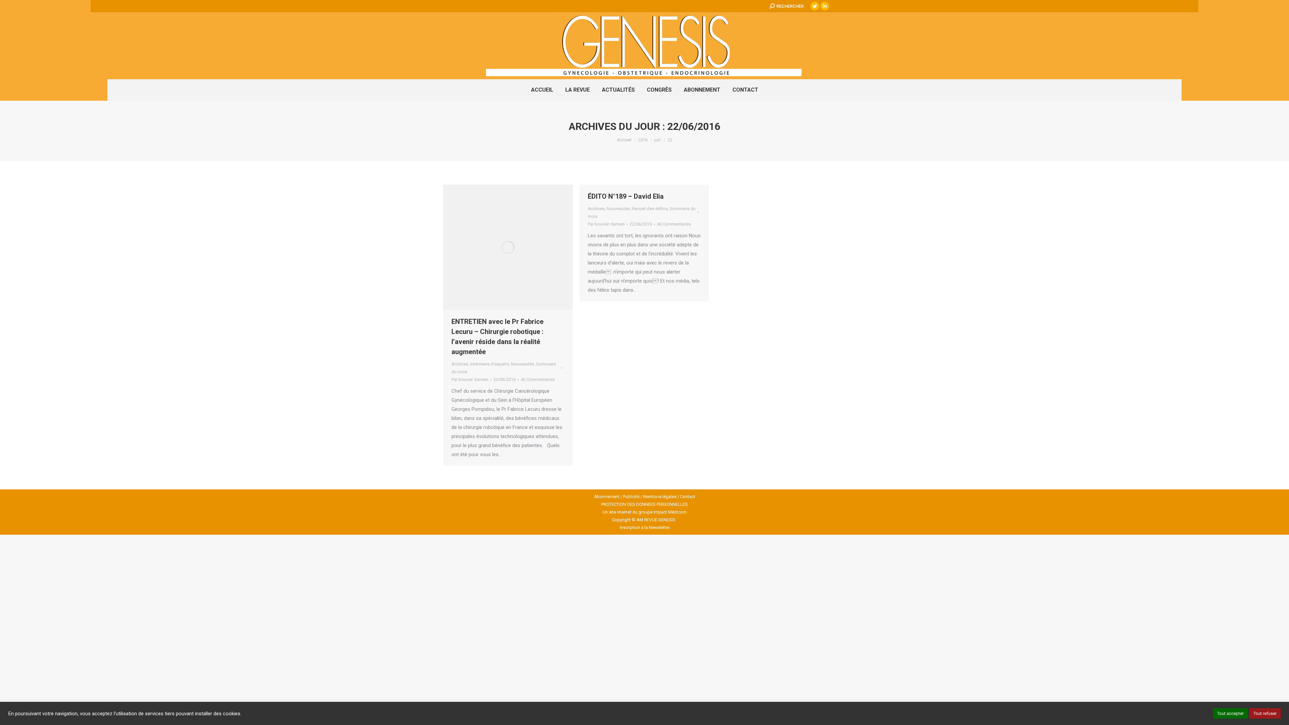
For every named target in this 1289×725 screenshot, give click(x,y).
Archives (459, 364)
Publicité (631, 496)
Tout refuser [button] (1265, 713)
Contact (687, 496)
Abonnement (606, 496)
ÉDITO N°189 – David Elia (626, 196)
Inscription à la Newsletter (645, 527)
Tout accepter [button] (1230, 713)
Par (469, 379)
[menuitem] (542, 90)
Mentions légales (659, 496)
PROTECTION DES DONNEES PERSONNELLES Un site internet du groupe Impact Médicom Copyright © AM (644, 512)
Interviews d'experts (489, 364)
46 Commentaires (538, 379)
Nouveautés (522, 364)
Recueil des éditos (650, 208)
